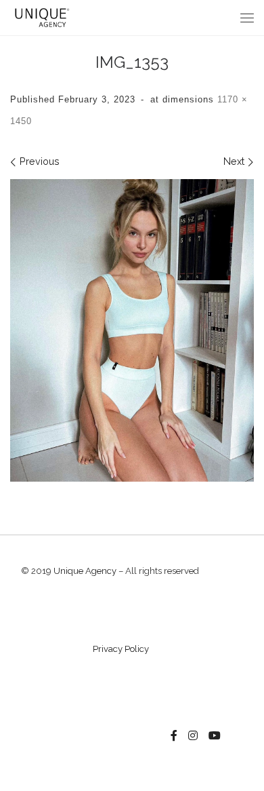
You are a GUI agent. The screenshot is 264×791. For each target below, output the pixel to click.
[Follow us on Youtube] (214, 736)
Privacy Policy (121, 649)
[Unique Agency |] (40, 16)
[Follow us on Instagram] (193, 736)
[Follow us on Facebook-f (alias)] (174, 736)
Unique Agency (84, 571)
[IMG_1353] (132, 330)
